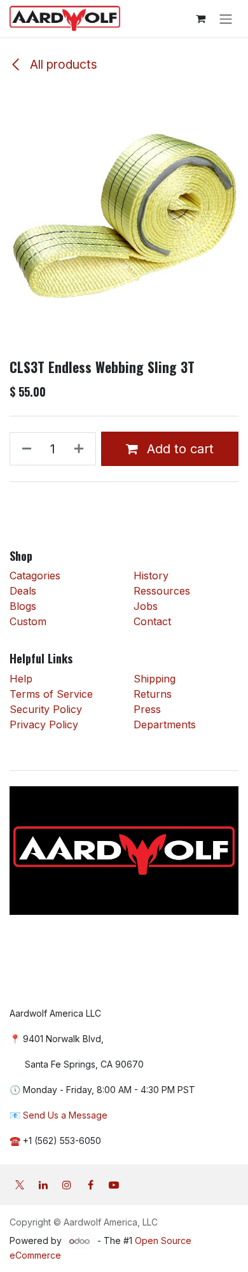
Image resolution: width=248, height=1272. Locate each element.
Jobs (146, 606)
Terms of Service (51, 694)
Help (21, 678)
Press (147, 709)
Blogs (23, 606)
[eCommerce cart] (200, 18)
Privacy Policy (44, 724)
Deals (24, 590)
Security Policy (46, 709)
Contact (152, 621)
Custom (28, 621)
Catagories (35, 575)
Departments (165, 724)
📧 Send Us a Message (58, 1115)
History (151, 575)
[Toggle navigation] (225, 18)
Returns (153, 694)
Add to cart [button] (178, 448)
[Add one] (81, 448)
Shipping (155, 678)
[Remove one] (24, 448)
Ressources (162, 590)
